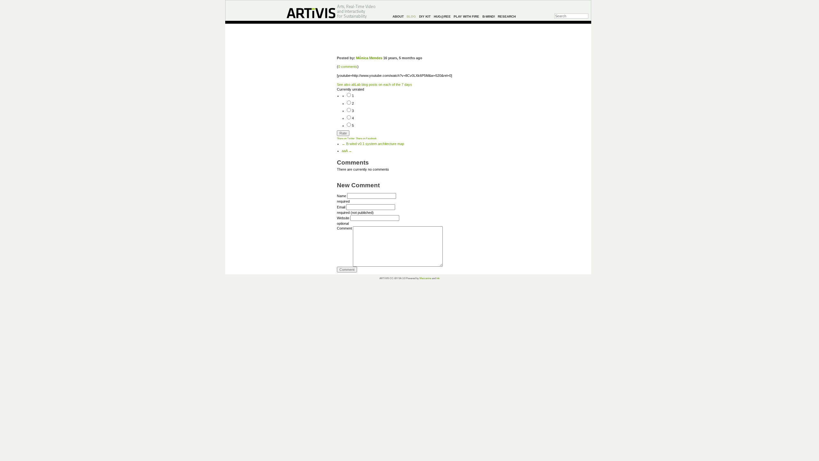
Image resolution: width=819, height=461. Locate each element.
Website (343, 218)
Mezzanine (425, 278)
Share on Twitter (346, 138)
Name (341, 196)
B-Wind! (488, 16)
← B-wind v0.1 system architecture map (373, 144)
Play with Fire (466, 16)
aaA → (347, 151)
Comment (344, 228)
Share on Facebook (366, 138)
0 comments (347, 67)
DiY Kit (425, 16)
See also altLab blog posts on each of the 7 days (374, 84)
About (398, 16)
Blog (411, 16)
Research (507, 16)
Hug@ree (442, 16)
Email (341, 207)
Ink (438, 278)
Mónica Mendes (369, 58)
